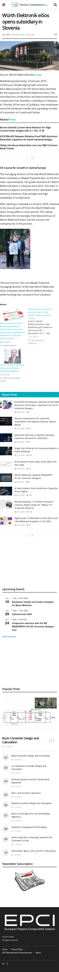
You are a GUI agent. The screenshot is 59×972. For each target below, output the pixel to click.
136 (30, 455)
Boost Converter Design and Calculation (30, 755)
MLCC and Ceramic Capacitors (26, 793)
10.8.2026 (20, 468)
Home (4, 949)
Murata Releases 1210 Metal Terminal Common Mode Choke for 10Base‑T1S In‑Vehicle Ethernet (33, 504)
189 (30, 512)
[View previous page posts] (27, 158)
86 (28, 482)
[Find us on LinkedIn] (3, 963)
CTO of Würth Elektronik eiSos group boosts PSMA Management (12, 368)
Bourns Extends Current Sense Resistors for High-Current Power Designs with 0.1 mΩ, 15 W (25, 129)
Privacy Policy (17, 949)
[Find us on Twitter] (7, 963)
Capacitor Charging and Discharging (29, 827)
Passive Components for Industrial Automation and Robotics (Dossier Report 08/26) (35, 421)
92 (29, 468)
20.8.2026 (20, 428)
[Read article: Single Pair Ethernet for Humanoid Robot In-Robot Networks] (6, 451)
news (39, 74)
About (38, 952)
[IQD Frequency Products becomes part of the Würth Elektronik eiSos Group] (42, 326)
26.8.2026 (20, 412)
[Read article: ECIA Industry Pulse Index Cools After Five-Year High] (6, 464)
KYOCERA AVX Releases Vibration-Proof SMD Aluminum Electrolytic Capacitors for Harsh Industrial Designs (28, 138)
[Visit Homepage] (29, 5)
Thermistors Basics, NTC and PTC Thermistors (33, 850)
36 (29, 525)
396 (30, 495)
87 (29, 442)
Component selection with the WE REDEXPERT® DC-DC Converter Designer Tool (33, 626)
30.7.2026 (20, 495)
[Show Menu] (3, 4)
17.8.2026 (20, 455)
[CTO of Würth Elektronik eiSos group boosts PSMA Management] (12, 356)
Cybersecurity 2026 (22, 614)
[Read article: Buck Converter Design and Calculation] (29, 714)
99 (29, 428)
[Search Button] (55, 4)
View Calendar (9, 636)
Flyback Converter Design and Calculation (31, 803)
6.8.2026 (20, 482)
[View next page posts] (32, 158)
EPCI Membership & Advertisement (17, 952)
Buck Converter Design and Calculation (20, 740)
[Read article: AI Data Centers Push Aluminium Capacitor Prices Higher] (6, 491)
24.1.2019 (6, 34)
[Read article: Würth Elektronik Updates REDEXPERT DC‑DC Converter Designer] (6, 477)
